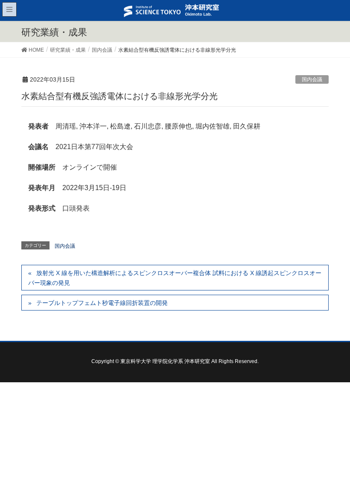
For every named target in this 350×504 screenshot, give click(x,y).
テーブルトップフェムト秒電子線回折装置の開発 (102, 302)
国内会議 (312, 79)
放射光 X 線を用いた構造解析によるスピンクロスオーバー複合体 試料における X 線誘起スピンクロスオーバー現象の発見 (174, 278)
